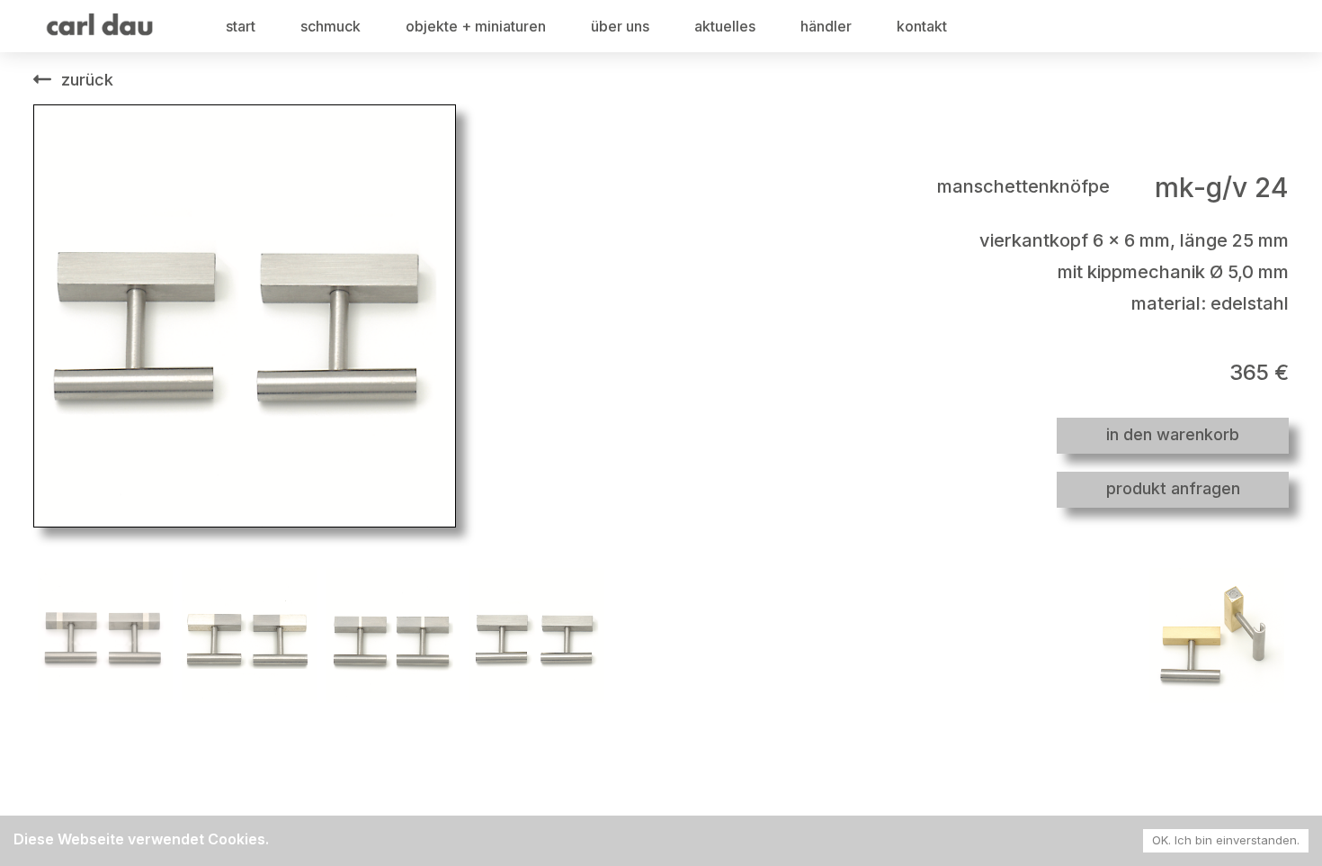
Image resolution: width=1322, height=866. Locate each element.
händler (826, 26)
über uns (620, 26)
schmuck (330, 26)
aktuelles (724, 26)
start (240, 26)
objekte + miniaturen (476, 26)
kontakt (922, 26)
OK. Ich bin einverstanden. (1226, 840)
